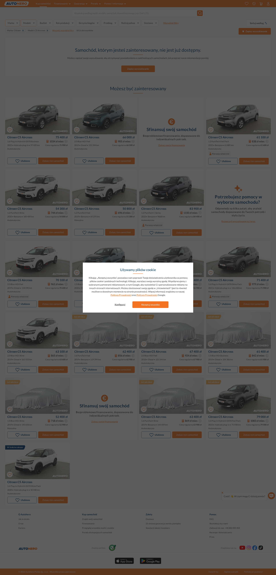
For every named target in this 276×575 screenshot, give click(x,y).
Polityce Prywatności (121, 295)
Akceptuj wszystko (150, 304)
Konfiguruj (120, 304)
